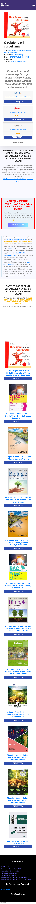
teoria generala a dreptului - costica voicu (18, 842)
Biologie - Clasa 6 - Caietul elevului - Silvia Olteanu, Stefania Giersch (18, 800)
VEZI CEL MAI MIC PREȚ (18, 225)
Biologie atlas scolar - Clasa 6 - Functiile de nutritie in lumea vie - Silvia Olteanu (18, 499)
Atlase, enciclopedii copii (18, 61)
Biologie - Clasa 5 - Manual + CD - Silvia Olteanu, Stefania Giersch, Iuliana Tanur (18, 542)
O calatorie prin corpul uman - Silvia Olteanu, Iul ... (18, 97)
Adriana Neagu (12, 52)
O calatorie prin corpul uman (18, 112)
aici (18, 260)
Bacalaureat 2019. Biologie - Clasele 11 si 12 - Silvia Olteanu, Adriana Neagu (18, 416)
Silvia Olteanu (12, 50)
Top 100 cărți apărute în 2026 (9, 873)
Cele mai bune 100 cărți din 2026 (10, 871)
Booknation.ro (5, 889)
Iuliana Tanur (21, 50)
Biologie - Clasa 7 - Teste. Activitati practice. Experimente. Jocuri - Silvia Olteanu (18, 671)
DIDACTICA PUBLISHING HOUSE (19, 57)
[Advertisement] (18, 325)
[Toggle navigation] (34, 5)
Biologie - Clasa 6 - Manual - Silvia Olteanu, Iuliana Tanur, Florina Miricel (18, 714)
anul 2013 (12, 248)
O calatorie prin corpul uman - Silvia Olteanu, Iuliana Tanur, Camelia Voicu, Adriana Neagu (18, 373)
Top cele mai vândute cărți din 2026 (11, 869)
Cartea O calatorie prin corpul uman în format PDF (15, 877)
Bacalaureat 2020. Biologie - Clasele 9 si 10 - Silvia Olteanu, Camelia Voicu (18, 585)
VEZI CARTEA (18, 379)
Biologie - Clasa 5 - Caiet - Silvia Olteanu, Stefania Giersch (18, 457)
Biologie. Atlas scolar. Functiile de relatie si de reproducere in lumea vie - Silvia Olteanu (18, 628)
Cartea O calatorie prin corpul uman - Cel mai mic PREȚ (16, 879)
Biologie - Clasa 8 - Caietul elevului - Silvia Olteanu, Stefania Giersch (18, 757)
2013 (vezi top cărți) (17, 55)
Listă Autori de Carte (7, 867)
